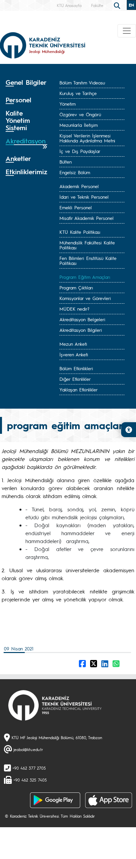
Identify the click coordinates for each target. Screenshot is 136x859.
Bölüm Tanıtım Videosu (82, 82)
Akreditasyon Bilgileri (80, 330)
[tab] (26, 84)
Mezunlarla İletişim (78, 125)
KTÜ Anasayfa (69, 5)
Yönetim (67, 104)
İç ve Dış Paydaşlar (79, 151)
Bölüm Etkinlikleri (76, 368)
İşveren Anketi (73, 354)
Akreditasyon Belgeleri (82, 319)
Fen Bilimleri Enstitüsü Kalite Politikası (88, 260)
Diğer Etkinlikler (75, 379)
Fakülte (97, 5)
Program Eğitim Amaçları (84, 277)
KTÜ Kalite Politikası (79, 232)
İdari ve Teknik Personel (84, 197)
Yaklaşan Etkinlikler (78, 389)
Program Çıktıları (76, 287)
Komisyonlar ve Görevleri (85, 298)
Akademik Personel (79, 186)
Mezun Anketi (73, 344)
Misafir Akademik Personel (86, 218)
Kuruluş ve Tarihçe (78, 93)
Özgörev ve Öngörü (80, 114)
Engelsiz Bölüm (74, 172)
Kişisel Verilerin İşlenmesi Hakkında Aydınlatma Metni (87, 137)
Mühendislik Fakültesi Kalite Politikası (87, 244)
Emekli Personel (75, 207)
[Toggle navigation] (127, 30)
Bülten (65, 162)
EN (131, 5)
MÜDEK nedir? (74, 309)
